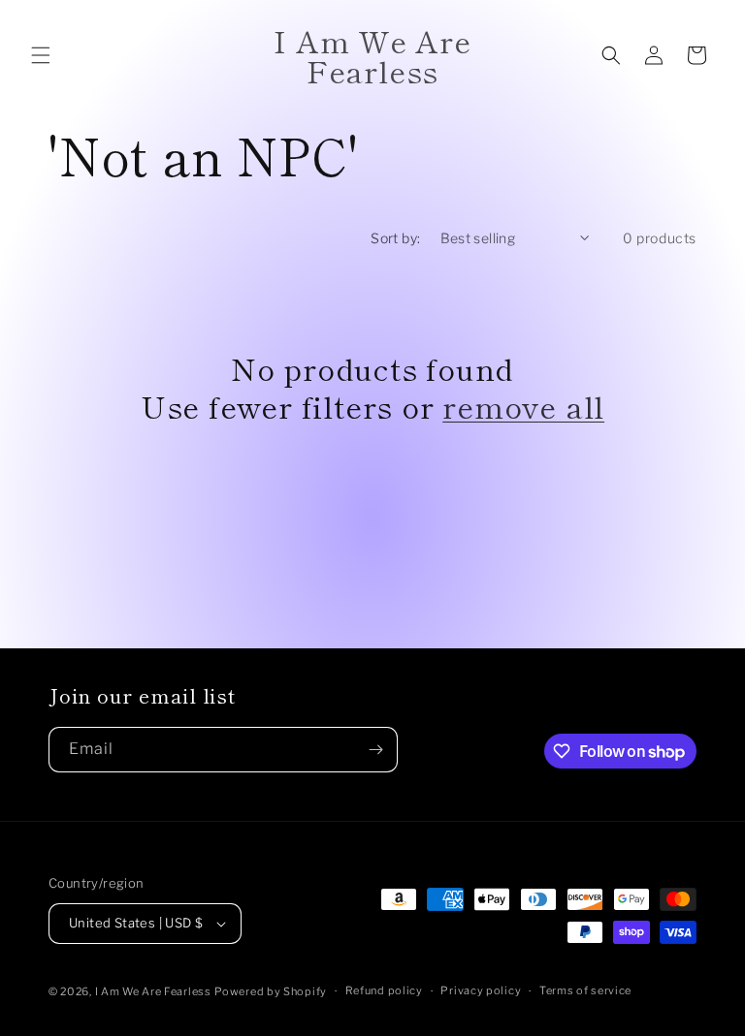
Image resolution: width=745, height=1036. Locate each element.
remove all (523, 406)
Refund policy (384, 990)
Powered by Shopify (270, 991)
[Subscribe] (375, 749)
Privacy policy (480, 990)
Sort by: (395, 238)
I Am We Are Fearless (153, 991)
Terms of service (585, 990)
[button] (40, 55)
